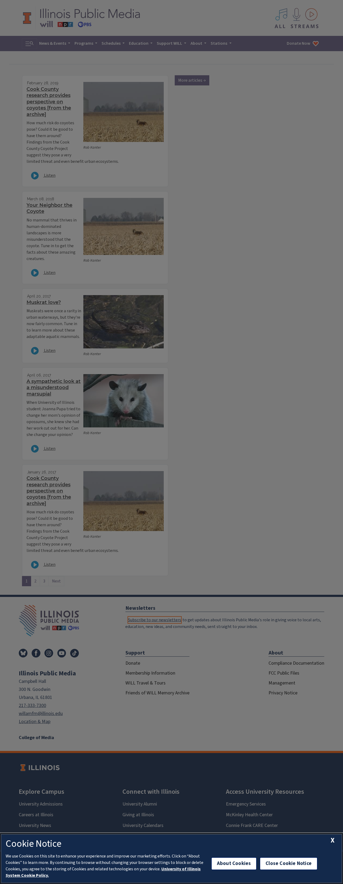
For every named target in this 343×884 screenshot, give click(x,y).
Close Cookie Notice (289, 863)
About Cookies (234, 863)
